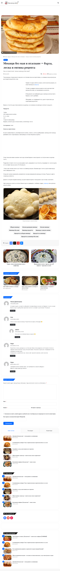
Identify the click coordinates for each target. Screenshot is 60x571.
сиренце (46, 183)
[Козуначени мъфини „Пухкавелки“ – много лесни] (7, 464)
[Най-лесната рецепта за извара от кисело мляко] (30, 280)
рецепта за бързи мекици (22, 233)
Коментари (49, 430)
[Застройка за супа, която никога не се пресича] (7, 451)
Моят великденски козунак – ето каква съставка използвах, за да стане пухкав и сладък (33, 555)
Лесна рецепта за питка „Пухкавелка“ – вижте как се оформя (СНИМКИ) (30, 536)
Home (5, 56)
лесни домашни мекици (30, 227)
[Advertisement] (30, 10)
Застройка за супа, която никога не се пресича (23, 449)
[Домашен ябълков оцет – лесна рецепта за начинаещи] (7, 438)
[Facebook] (11, 243)
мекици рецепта (28, 230)
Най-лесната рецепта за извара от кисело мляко (30, 287)
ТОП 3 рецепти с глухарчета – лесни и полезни (47, 287)
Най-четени (11, 430)
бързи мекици (15, 227)
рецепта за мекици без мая (30, 236)
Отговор (13, 310)
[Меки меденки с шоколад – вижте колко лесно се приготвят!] (7, 457)
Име (4, 401)
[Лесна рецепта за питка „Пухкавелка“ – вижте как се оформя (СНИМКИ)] (7, 538)
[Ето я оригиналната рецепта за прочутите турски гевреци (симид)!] (7, 551)
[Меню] (2, 3)
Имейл (5, 407)
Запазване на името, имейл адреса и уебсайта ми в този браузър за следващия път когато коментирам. (30, 413)
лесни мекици (45, 227)
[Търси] (58, 3)
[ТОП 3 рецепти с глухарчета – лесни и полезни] (48, 280)
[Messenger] (21, 243)
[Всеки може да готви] (12, 2)
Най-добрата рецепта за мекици (10, 286)
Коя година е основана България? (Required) (14, 416)
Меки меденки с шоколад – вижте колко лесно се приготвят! (26, 455)
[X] (14, 243)
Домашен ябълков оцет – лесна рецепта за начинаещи (25, 436)
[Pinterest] (18, 243)
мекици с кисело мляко (43, 230)
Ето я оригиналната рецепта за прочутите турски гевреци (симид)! (28, 549)
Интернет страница (36, 407)
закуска (37, 84)
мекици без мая (14, 230)
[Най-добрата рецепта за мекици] (11, 280)
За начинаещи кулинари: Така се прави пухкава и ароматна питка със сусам (30, 442)
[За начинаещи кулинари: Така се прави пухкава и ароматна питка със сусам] (7, 444)
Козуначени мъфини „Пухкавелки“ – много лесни (24, 462)
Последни (30, 430)
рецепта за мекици (39, 233)
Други (9, 56)
